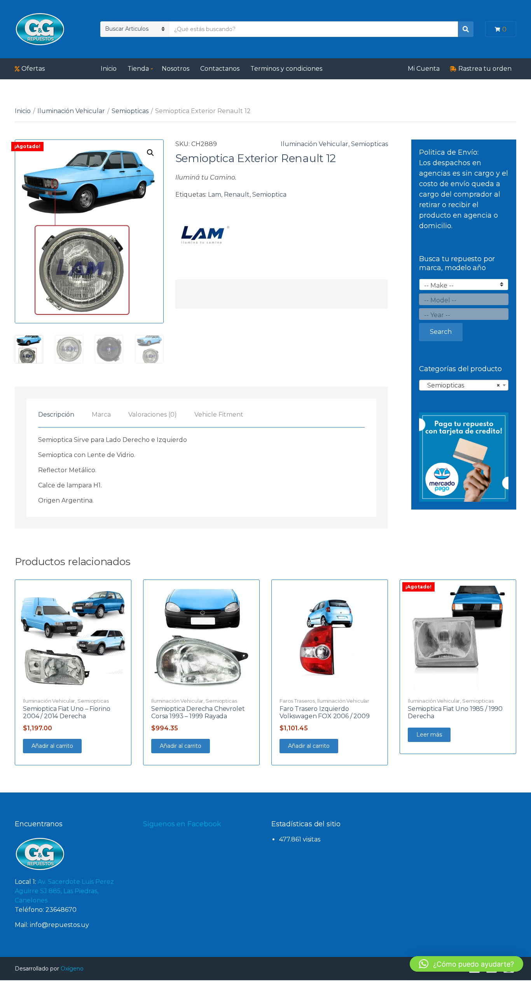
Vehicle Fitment (218, 414)
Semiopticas (130, 111)
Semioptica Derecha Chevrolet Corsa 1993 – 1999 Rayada (198, 712)
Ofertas (33, 68)
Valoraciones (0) (152, 414)
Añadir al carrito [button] (52, 745)
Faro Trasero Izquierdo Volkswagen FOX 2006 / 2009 (324, 712)
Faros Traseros (297, 701)
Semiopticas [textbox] (461, 385)
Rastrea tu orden (485, 68)
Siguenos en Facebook (182, 824)
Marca (101, 414)
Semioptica (269, 194)
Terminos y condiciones (286, 68)
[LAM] (204, 235)
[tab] (56, 414)
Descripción (56, 414)
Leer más (429, 734)
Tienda (138, 68)
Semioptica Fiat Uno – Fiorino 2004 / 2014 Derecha (66, 712)
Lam (214, 194)
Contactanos (219, 68)
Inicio (109, 68)
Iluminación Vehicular (71, 111)
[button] (150, 153)
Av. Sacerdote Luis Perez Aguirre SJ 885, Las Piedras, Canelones (64, 891)
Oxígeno (72, 968)
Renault (237, 194)
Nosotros (175, 68)
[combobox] (463, 385)
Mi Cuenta (424, 68)
